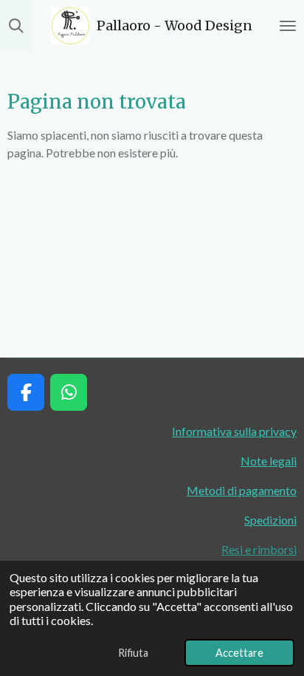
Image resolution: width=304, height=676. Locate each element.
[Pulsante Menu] (288, 26)
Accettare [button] (239, 652)
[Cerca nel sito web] (16, 26)
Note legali (269, 461)
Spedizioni (270, 520)
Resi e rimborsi (259, 549)
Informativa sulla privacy (234, 431)
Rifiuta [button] (133, 652)
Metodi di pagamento (242, 490)
